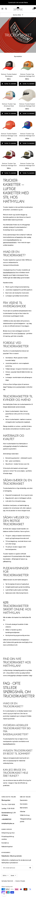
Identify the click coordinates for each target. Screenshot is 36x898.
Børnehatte (24, 808)
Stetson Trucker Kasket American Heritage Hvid (27, 105)
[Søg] (6, 9)
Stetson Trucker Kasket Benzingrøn (9, 75)
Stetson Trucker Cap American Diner (9, 105)
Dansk (12, 875)
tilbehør (22, 811)
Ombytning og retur (8, 833)
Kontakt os (5, 843)
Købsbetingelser (7, 846)
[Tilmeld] (30, 867)
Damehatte (23, 800)
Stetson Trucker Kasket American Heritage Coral (9, 135)
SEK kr (5, 875)
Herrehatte (23, 804)
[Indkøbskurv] (33, 9)
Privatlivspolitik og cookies (8, 838)
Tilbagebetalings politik (25, 820)
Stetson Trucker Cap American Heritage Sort (27, 75)
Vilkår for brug (24, 815)
